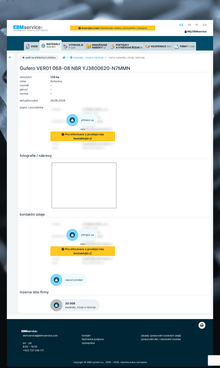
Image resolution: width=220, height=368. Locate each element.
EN (205, 25)
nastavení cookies (170, 339)
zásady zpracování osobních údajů (161, 335)
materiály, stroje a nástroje (87, 57)
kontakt (86, 335)
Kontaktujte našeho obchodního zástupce (114, 28)
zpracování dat (149, 339)
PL (197, 25)
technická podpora (93, 339)
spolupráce (88, 342)
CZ (181, 25)
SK (189, 25)
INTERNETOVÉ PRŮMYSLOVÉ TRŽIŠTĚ (30, 30)
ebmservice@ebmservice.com (40, 335)
